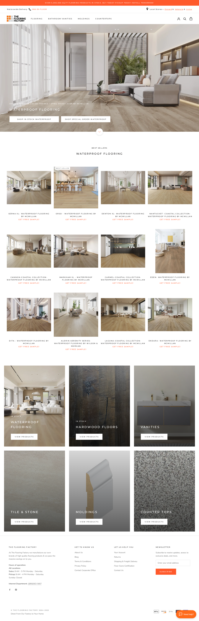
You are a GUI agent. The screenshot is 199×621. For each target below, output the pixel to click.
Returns (117, 557)
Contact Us (118, 570)
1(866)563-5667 (35, 583)
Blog (77, 557)
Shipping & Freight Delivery (125, 561)
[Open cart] (191, 18)
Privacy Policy (80, 566)
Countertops (103, 19)
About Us (79, 552)
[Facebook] (10, 589)
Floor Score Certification (124, 566)
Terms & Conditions (83, 561)
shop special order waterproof (86, 119)
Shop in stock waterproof (34, 119)
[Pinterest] (16, 589)
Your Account (119, 552)
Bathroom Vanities (60, 19)
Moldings (84, 19)
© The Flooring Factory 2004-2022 (30, 610)
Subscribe (166, 572)
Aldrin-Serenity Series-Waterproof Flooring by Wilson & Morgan (76, 343)
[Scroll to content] (99, 131)
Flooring (37, 19)
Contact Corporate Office (85, 570)
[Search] (184, 18)
